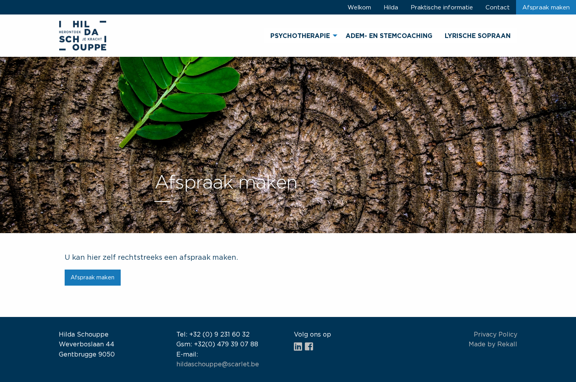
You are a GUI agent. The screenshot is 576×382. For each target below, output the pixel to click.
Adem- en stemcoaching (389, 35)
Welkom (359, 7)
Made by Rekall (493, 344)
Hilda (391, 7)
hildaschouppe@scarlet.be (217, 364)
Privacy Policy (495, 334)
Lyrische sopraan (478, 35)
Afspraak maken (546, 7)
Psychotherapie (300, 35)
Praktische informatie (442, 7)
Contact (497, 7)
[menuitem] (301, 35)
